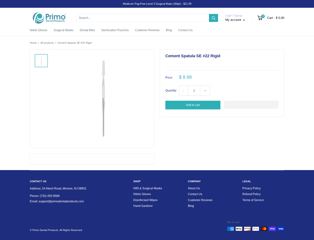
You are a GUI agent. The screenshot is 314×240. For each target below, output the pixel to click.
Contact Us (195, 194)
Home (33, 42)
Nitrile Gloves (142, 194)
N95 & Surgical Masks (147, 188)
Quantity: (171, 90)
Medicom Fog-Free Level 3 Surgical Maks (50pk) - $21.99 (157, 3)
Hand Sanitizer (143, 205)
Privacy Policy (251, 188)
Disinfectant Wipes (145, 200)
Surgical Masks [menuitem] (63, 30)
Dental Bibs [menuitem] (87, 30)
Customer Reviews (200, 200)
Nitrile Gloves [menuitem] (38, 30)
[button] (251, 105)
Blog (191, 205)
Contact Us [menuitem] (185, 30)
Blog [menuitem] (169, 30)
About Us (194, 188)
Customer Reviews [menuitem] (147, 30)
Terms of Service (253, 200)
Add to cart (193, 105)
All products (47, 42)
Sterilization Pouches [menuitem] (115, 30)
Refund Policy (251, 194)
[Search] (213, 18)
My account (233, 20)
